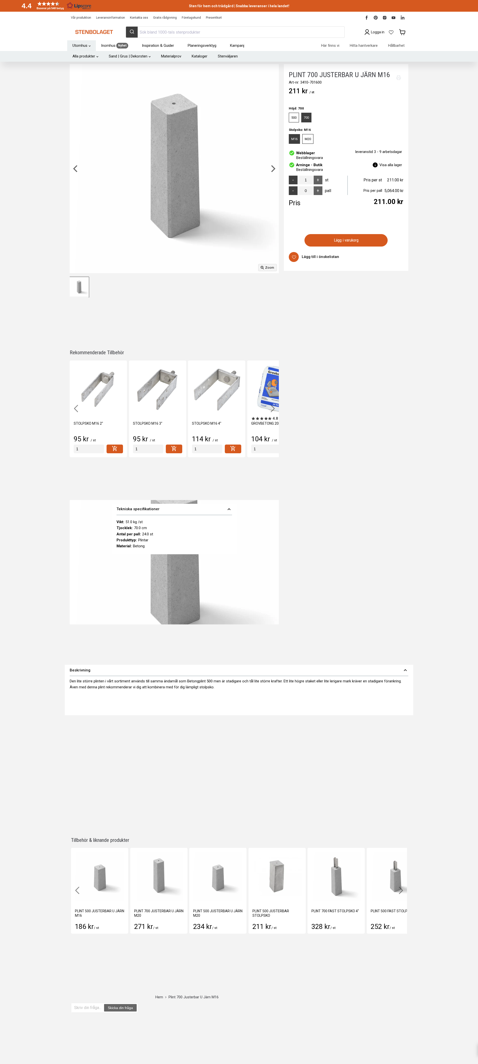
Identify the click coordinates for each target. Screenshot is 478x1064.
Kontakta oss (139, 17)
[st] (89, 449)
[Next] (272, 168)
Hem (159, 997)
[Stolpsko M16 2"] (98, 389)
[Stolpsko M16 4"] (216, 389)
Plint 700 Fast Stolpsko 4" (335, 911)
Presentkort (214, 17)
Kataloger (199, 56)
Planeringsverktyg (202, 45)
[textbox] (87, 1007)
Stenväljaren (228, 56)
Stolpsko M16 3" (147, 423)
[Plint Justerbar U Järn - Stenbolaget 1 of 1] (79, 287)
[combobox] (235, 32)
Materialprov (171, 56)
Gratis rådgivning (165, 17)
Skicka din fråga (120, 1008)
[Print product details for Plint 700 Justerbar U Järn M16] (398, 77)
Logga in (377, 32)
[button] (54, 5)
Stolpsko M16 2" (88, 423)
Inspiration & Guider (158, 45)
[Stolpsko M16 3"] (157, 389)
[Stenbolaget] (94, 32)
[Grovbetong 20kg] (275, 389)
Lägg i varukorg (346, 240)
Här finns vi (330, 45)
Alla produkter (83, 56)
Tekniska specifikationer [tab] (174, 509)
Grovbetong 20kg (267, 423)
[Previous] (76, 168)
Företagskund (191, 17)
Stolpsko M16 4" (206, 423)
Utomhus (79, 45)
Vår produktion (81, 17)
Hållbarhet (396, 45)
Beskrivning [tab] (239, 670)
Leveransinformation (110, 17)
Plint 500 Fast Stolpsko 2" (394, 911)
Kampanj (237, 45)
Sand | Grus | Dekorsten (128, 56)
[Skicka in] (132, 32)
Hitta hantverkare (364, 45)
